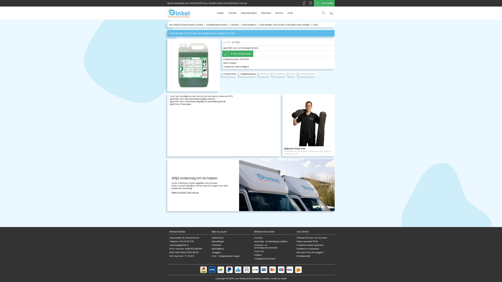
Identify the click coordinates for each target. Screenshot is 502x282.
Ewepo (232, 62)
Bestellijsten (218, 249)
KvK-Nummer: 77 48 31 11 (181, 256)
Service (279, 12)
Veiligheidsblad (248, 73)
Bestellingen (218, 241)
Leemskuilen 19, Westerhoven (184, 238)
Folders (258, 255)
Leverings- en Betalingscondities (270, 241)
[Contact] (304, 3)
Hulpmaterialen (249, 12)
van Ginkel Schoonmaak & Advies (186, 25)
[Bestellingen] (310, 3)
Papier (220, 12)
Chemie (232, 12)
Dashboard (217, 238)
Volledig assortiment (216, 25)
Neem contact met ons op (185, 192)
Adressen (216, 245)
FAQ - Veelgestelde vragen (226, 256)
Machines (266, 12)
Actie (290, 12)
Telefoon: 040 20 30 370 (181, 241)
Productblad (229, 73)
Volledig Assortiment (264, 258)
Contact (258, 238)
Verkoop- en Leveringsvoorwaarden (266, 246)
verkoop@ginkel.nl (178, 245)
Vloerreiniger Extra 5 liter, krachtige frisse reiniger (284, 25)
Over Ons (259, 251)
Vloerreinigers (249, 25)
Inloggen (216, 252)
